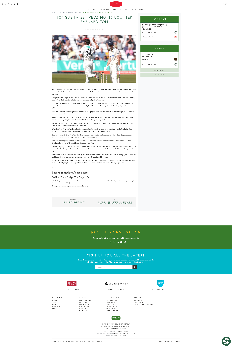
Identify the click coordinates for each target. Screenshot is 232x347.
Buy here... (85, 186)
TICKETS (54, 309)
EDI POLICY (110, 304)
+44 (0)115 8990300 (121, 335)
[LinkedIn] (11, 4)
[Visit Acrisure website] (116, 283)
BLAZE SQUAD (84, 311)
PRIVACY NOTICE (111, 300)
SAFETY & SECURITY (112, 311)
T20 (88, 9)
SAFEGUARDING (111, 309)
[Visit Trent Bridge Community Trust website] (160, 283)
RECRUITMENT (138, 302)
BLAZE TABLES (83, 309)
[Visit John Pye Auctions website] (72, 283)
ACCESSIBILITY (111, 302)
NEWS (54, 302)
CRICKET (55, 300)
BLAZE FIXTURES (84, 306)
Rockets (142, 9)
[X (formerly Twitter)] (5, 4)
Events (133, 9)
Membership (105, 9)
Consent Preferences (96, 341)
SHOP (115, 9)
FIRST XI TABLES (84, 302)
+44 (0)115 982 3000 (123, 331)
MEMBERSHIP (56, 306)
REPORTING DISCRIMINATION (143, 304)
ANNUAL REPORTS (112, 306)
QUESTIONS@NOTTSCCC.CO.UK (124, 333)
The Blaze (123, 9)
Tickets (95, 9)
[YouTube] (14, 4)
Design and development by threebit (169, 341)
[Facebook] (2, 4)
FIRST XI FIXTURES (85, 300)
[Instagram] (8, 4)
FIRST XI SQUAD (84, 304)
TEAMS (54, 304)
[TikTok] (17, 4)
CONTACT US (138, 300)
